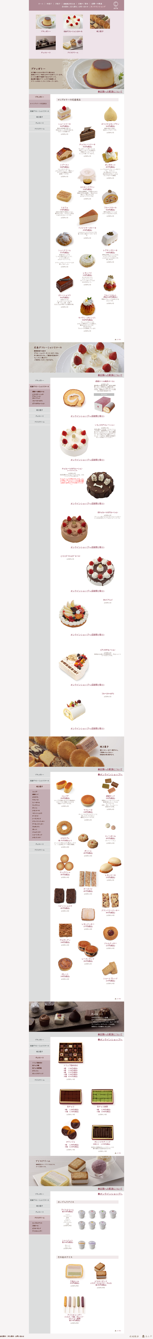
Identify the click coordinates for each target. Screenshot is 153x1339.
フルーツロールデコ (37, 401)
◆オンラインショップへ (110, 774)
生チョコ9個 (35, 1065)
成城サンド (35, 794)
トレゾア (34, 792)
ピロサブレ (35, 797)
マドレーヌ (35, 800)
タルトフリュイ (36, 398)
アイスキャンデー (37, 1231)
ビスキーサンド (36, 1228)
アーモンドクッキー (37, 824)
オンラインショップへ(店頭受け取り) (87, 416)
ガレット (34, 829)
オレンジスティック (37, 1073)
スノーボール (36, 802)
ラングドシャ (36, 805)
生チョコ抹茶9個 (36, 1068)
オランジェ (35, 1071)
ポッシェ (34, 808)
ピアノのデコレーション (38, 403)
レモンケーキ (36, 810)
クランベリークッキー (38, 821)
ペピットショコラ (37, 813)
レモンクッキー (36, 837)
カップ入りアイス (37, 1223)
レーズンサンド (36, 818)
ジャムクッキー (36, 832)
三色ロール (35, 1225)
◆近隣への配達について (110, 91)
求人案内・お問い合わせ (16, 1336)
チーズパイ (35, 816)
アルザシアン (36, 826)
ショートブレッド (37, 835)
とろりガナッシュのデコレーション (37, 395)
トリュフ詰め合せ (37, 1063)
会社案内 (3, 1336)
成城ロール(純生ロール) (38, 391)
